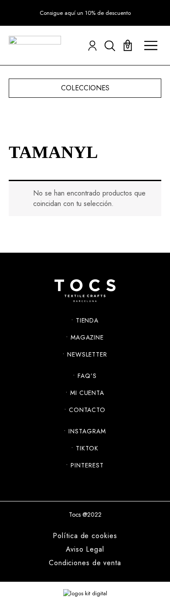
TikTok (87, 448)
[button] (85, 13)
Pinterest (87, 465)
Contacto (87, 410)
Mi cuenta (87, 393)
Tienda (87, 320)
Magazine (87, 337)
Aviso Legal (85, 549)
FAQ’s (87, 376)
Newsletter (87, 354)
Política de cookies (85, 535)
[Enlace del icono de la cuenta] (92, 46)
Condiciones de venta (85, 562)
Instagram (86, 431)
